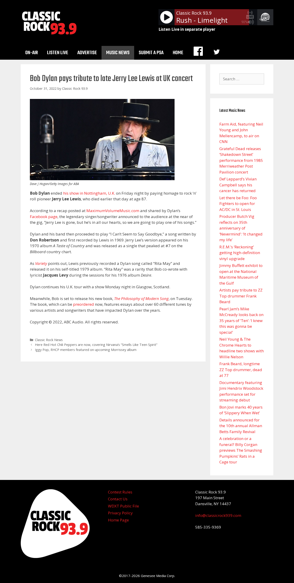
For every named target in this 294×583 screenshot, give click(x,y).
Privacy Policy (120, 513)
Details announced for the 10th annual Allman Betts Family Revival (240, 425)
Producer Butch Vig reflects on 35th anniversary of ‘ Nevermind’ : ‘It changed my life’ (241, 228)
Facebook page (43, 216)
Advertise (87, 53)
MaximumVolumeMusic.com (112, 210)
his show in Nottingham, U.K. (89, 193)
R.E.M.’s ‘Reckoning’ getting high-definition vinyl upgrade (239, 252)
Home (178, 53)
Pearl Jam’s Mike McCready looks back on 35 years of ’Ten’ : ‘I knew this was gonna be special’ (241, 320)
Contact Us (117, 499)
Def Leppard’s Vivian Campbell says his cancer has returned (238, 184)
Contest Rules (120, 492)
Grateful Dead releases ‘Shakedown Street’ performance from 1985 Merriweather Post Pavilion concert (241, 160)
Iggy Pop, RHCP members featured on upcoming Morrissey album (85, 350)
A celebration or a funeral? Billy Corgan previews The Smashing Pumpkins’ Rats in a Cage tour (240, 450)
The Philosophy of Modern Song (141, 298)
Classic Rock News (49, 340)
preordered (83, 304)
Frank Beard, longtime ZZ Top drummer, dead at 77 (240, 369)
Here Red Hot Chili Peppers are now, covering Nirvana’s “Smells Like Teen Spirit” (96, 344)
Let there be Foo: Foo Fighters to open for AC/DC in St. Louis (238, 203)
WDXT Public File (123, 506)
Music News (118, 53)
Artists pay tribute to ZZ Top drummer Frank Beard (241, 295)
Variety (41, 263)
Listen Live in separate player (186, 29)
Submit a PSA (151, 53)
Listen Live (57, 53)
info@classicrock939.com (218, 515)
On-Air (31, 53)
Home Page (118, 520)
